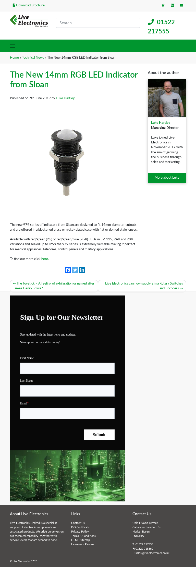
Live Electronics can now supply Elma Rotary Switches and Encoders (144, 286)
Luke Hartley (160, 122)
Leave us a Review (82, 544)
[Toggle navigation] (12, 46)
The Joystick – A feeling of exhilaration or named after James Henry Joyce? (53, 286)
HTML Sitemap (80, 540)
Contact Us (78, 523)
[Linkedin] (82, 270)
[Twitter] (75, 270)
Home (14, 57)
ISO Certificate (80, 527)
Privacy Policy (80, 531)
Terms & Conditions (83, 536)
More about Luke (167, 177)
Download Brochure (30, 5)
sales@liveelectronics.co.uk (152, 553)
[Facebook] (68, 270)
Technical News (33, 57)
